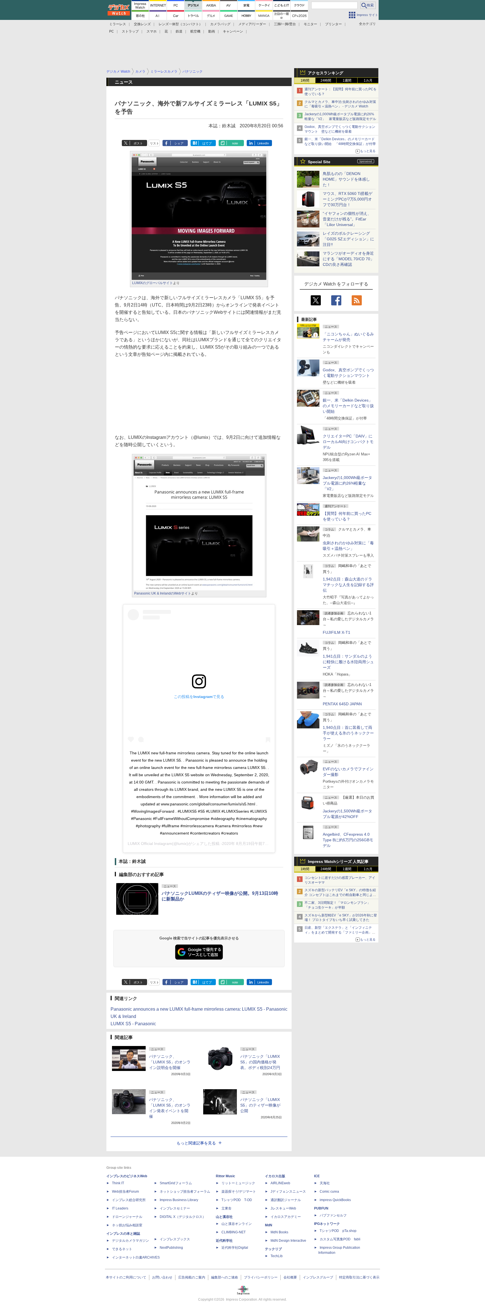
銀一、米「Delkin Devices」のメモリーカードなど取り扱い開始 (348, 406)
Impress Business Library (179, 1200)
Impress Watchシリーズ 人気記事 (338, 861)
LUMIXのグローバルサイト (152, 283)
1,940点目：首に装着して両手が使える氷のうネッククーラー (348, 733)
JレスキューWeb (283, 1208)
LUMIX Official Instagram (150, 843)
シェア (179, 143)
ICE (317, 1176)
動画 (211, 31)
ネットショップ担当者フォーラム (185, 1192)
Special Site (319, 162)
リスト (154, 143)
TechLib (277, 1256)
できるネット (122, 1249)
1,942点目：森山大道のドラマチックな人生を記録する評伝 (348, 585)
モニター (310, 24)
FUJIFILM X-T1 (336, 632)
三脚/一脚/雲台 (285, 24)
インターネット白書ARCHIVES (136, 1257)
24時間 (326, 80)
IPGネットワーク (327, 1224)
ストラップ (130, 31)
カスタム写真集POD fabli (340, 1239)
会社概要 (290, 1277)
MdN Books (279, 1232)
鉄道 (179, 31)
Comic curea (329, 1192)
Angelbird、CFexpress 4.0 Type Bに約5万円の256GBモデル (348, 840)
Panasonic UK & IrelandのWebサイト (162, 593)
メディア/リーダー (252, 24)
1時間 (305, 80)
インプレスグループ (318, 1277)
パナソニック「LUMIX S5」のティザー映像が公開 (260, 1105)
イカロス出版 (275, 1176)
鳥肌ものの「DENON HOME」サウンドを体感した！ (346, 179)
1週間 (347, 80)
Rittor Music (225, 1176)
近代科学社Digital (234, 1248)
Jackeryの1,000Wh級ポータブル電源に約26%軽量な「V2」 (347, 483)
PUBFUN (321, 1208)
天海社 (325, 1183)
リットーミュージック (238, 1183)
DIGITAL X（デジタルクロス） (183, 1217)
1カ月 (368, 80)
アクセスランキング (325, 73)
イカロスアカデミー (286, 1217)
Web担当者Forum (125, 1192)
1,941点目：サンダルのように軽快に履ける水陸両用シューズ (348, 662)
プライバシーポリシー (261, 1277)
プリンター (333, 24)
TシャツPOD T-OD (236, 1200)
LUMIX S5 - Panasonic (133, 1023)
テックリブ (273, 1249)
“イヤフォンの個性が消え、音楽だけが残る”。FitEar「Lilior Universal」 (347, 219)
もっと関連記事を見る (196, 1143)
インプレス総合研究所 (129, 1200)
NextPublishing (171, 1248)
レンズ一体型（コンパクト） (180, 24)
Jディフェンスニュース (288, 1192)
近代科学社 (224, 1241)
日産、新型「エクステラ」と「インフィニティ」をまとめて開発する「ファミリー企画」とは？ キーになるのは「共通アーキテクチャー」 (340, 932)
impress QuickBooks (335, 1200)
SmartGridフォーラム (176, 1183)
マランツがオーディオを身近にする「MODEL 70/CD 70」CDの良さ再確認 (348, 259)
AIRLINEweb (280, 1183)
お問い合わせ (162, 1277)
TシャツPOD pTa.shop (338, 1231)
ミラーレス (117, 24)
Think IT (118, 1183)
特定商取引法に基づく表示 (359, 1277)
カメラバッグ (220, 24)
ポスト (138, 143)
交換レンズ (142, 24)
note (235, 143)
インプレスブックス (175, 1239)
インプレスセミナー (175, 1208)
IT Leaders (120, 1208)
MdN (268, 1225)
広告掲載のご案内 (191, 1277)
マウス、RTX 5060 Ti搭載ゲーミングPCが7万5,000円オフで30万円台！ (347, 199)
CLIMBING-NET (233, 1232)
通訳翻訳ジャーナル (286, 1200)
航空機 (195, 31)
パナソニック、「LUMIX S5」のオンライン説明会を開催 (170, 1062)
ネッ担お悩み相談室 (127, 1225)
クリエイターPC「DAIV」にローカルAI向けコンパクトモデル (348, 442)
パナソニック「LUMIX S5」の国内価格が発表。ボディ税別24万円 (260, 1062)
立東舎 (226, 1208)
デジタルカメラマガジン (130, 1241)
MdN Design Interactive (288, 1241)
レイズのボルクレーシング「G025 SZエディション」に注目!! (348, 239)
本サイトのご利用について (126, 1277)
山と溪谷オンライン (236, 1224)
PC (111, 31)
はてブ (207, 143)
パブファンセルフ (333, 1215)
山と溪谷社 (224, 1217)
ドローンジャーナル (127, 1217)
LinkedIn (263, 143)
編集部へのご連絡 (224, 1277)
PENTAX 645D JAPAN (342, 704)
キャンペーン (233, 31)
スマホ (152, 31)
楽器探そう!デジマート (238, 1192)
